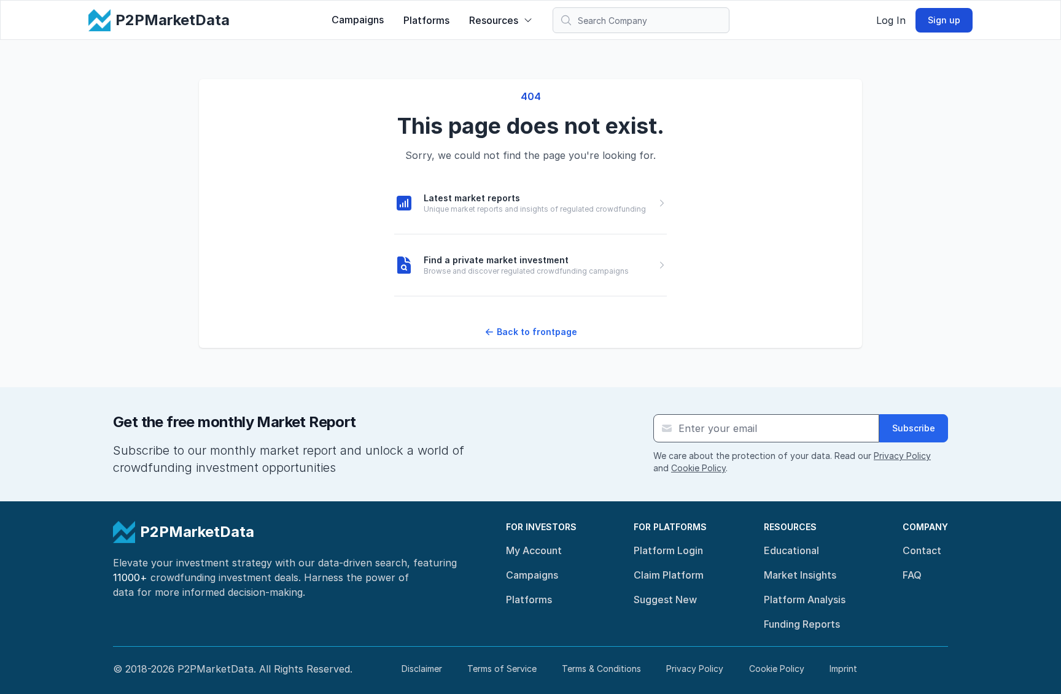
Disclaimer (422, 668)
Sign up (944, 20)
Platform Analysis (804, 599)
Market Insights (800, 575)
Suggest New (665, 599)
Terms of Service (502, 668)
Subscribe (913, 428)
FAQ (912, 575)
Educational (791, 550)
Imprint (843, 668)
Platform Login (668, 550)
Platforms (426, 20)
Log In (891, 20)
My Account (534, 550)
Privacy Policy (902, 455)
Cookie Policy (698, 468)
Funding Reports (802, 624)
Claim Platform (669, 575)
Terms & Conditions (601, 668)
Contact (922, 550)
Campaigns (358, 19)
